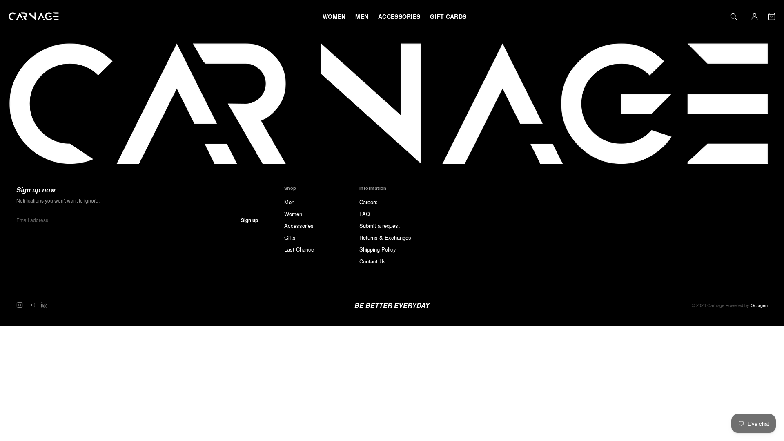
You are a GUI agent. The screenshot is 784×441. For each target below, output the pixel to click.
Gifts (290, 237)
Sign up (249, 220)
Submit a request (379, 225)
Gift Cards (448, 16)
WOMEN (334, 16)
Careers (368, 202)
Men (289, 202)
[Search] (733, 16)
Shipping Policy (377, 249)
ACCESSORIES (399, 16)
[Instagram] (19, 305)
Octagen (759, 305)
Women (293, 214)
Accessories (299, 225)
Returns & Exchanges (385, 237)
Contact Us (372, 261)
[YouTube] (32, 305)
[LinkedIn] (44, 305)
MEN (361, 16)
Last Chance (299, 249)
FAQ (364, 214)
